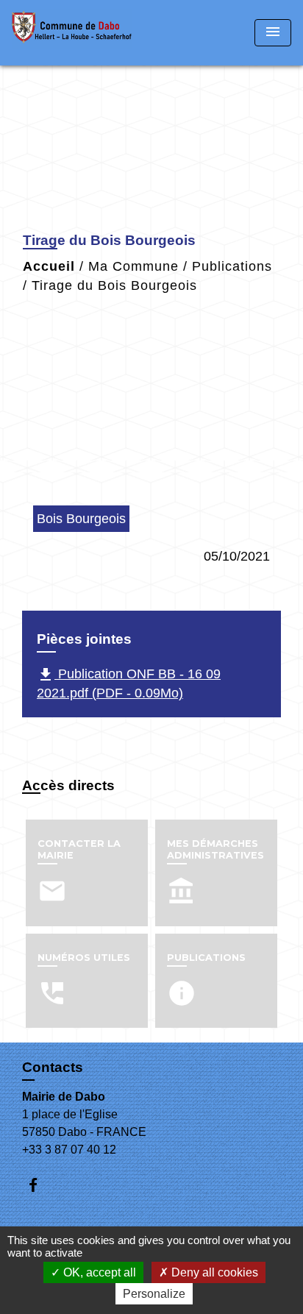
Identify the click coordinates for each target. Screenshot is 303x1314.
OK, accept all (98, 1272)
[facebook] (40, 1184)
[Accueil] (72, 32)
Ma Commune (133, 266)
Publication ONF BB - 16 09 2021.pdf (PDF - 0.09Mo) (129, 683)
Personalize (154, 1294)
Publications (232, 266)
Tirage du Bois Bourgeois (114, 285)
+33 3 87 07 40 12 (69, 1149)
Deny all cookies (213, 1272)
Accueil (49, 266)
